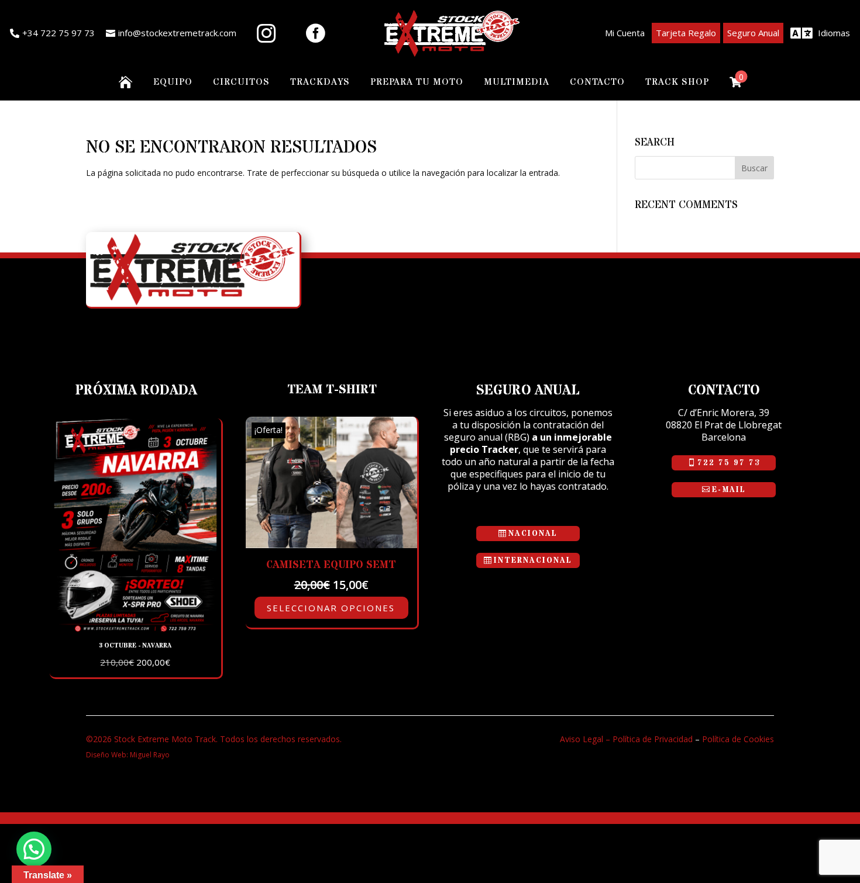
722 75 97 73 (728, 463)
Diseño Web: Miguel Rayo (128, 755)
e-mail (729, 489)
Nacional (533, 533)
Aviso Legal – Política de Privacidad (626, 739)
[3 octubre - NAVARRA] (135, 629)
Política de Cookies (738, 739)
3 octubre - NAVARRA (135, 645)
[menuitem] (52, 33)
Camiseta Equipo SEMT (331, 564)
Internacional (533, 560)
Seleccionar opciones (331, 608)
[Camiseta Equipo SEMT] (331, 544)
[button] (33, 849)
